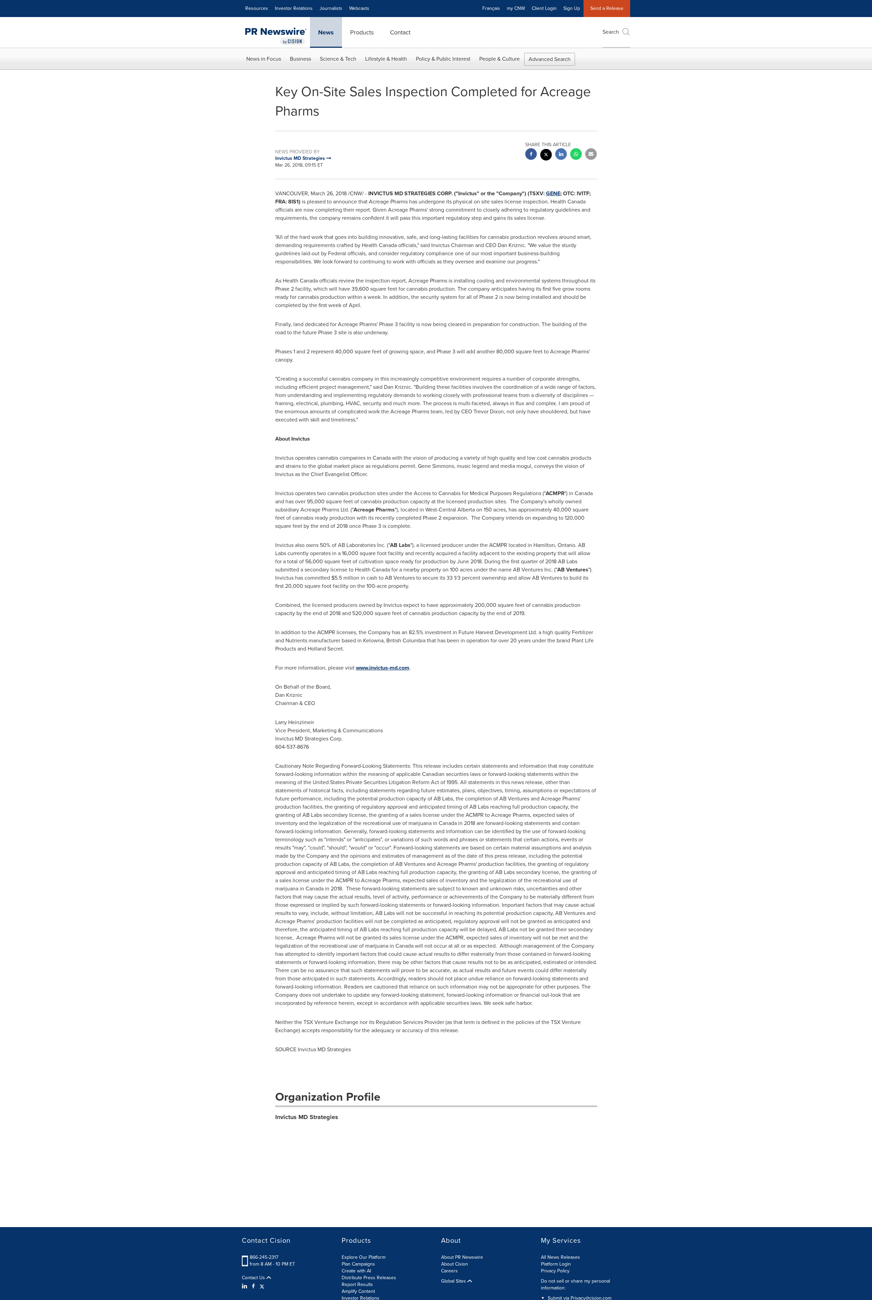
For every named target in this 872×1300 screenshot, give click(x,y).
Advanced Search (550, 59)
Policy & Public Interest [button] (443, 59)
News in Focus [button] (263, 59)
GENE (553, 193)
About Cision (454, 1264)
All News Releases (560, 1257)
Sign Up (571, 8)
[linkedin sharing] (561, 155)
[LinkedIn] (245, 1286)
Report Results (357, 1284)
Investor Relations (294, 8)
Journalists (331, 8)
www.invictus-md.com (382, 668)
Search (611, 32)
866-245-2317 (264, 1257)
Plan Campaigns (358, 1264)
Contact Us (254, 1277)
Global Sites (454, 1281)
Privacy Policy (555, 1270)
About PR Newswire (462, 1257)
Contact (400, 32)
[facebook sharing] (531, 155)
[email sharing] (591, 155)
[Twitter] (262, 1286)
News (326, 32)
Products (362, 32)
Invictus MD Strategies (306, 1117)
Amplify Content (358, 1291)
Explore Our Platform (364, 1257)
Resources (256, 8)
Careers (449, 1270)
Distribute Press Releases (369, 1277)
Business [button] (300, 59)
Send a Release (606, 8)
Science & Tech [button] (338, 59)
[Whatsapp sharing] (576, 155)
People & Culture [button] (499, 59)
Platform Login (556, 1264)
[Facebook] (253, 1286)
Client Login (544, 8)
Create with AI (356, 1270)
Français (491, 8)
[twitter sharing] (546, 155)
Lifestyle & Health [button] (386, 59)
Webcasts (359, 8)
